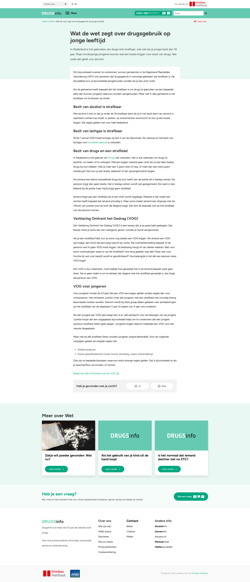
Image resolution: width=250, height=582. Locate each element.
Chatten (131, 531)
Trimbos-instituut (200, 573)
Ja (139, 386)
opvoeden (164, 546)
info (161, 526)
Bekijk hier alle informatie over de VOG (94, 373)
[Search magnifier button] (206, 13)
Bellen (130, 526)
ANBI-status (104, 531)
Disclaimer (103, 536)
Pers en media (105, 541)
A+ (76, 4)
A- (72, 4)
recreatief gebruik (97, 142)
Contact (132, 521)
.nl (160, 536)
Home (45, 21)
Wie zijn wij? (104, 526)
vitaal (162, 541)
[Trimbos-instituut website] (54, 573)
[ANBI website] (76, 573)
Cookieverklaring (107, 552)
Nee (164, 386)
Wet (52, 21)
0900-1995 (147, 13)
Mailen (130, 536)
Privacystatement (107, 546)
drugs (111, 157)
